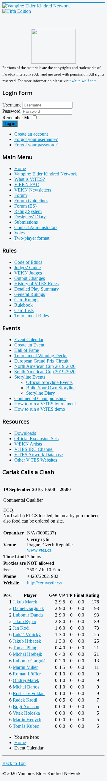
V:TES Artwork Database (38, 454)
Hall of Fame (26, 350)
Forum (20, 195)
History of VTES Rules (36, 283)
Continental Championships (40, 398)
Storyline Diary (40, 393)
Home (20, 168)
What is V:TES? (29, 179)
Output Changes (29, 278)
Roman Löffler (27, 673)
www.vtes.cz (39, 550)
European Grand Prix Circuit (41, 360)
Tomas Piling (25, 647)
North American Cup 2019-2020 (44, 366)
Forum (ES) (25, 205)
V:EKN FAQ (27, 184)
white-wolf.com (84, 81)
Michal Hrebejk (27, 654)
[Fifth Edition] (16, 11)
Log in (10, 123)
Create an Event (29, 344)
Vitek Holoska (26, 713)
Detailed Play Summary (36, 288)
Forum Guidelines (31, 200)
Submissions (26, 222)
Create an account (31, 134)
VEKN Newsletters (32, 189)
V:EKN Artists (28, 443)
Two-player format (31, 238)
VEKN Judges (28, 272)
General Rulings (29, 294)
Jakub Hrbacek (27, 641)
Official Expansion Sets (36, 438)
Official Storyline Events (49, 382)
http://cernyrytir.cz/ (44, 582)
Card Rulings (26, 299)
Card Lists (24, 310)
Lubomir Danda (28, 614)
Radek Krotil (25, 699)
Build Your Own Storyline (50, 387)
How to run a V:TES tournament (45, 403)
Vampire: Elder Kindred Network (45, 173)
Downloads (25, 433)
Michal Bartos (26, 686)
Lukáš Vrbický (27, 634)
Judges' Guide (27, 267)
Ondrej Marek (26, 680)
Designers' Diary (30, 216)
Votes (19, 232)
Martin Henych (27, 719)
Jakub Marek (25, 601)
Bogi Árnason (26, 706)
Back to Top (14, 763)
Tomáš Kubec (26, 726)
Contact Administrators (35, 227)
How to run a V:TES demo (39, 409)
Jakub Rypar (24, 621)
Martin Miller (25, 667)
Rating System (28, 211)
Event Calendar (28, 339)
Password (12, 111)
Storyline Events (29, 376)
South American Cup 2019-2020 (44, 371)
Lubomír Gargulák (30, 660)
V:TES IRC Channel (34, 449)
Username (11, 104)
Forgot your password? (36, 144)
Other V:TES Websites (35, 459)
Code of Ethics (28, 262)
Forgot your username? (36, 139)
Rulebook (23, 305)
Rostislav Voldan (29, 693)
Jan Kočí (21, 628)
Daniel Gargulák (28, 608)
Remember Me (16, 117)
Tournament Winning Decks (40, 355)
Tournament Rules (31, 315)
